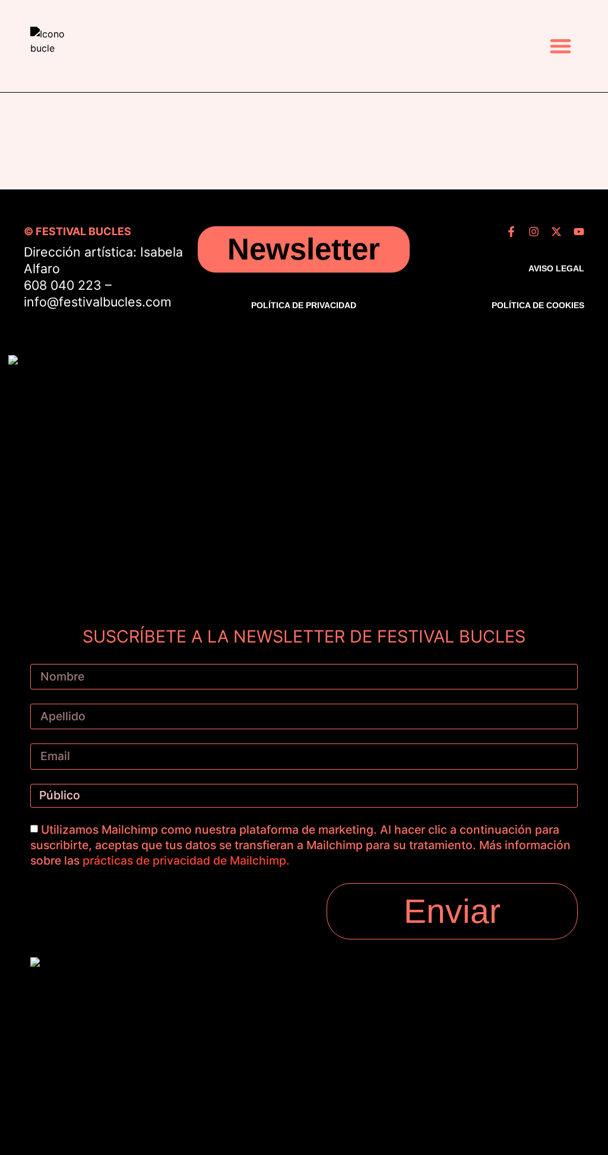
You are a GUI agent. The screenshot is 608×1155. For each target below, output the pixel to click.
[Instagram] (533, 231)
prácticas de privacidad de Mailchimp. (186, 860)
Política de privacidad (303, 305)
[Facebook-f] (511, 231)
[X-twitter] (556, 231)
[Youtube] (579, 231)
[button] (561, 46)
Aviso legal (556, 268)
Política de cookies (538, 305)
